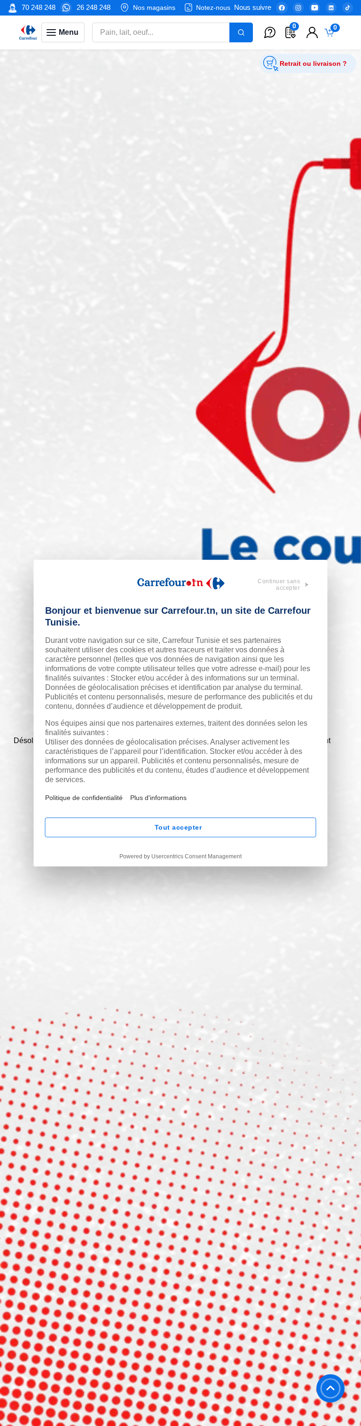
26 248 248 (93, 7)
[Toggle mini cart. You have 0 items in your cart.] (331, 33)
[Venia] (28, 32)
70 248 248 (38, 7)
